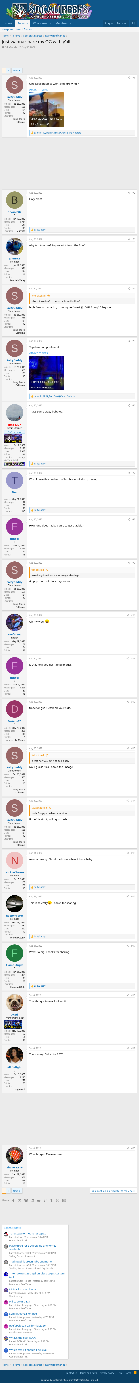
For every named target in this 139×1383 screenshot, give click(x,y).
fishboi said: (37, 569)
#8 (133, 519)
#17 (133, 945)
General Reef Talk (18, 1240)
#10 (133, 615)
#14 (133, 800)
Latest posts (12, 1228)
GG (23, 511)
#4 (133, 288)
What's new (40, 23)
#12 (133, 701)
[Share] (129, 78)
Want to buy (16, 1296)
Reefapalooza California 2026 (27, 1325)
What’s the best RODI (22, 1337)
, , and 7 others (57, 132)
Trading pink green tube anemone (30, 1261)
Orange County (17, 937)
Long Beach (19, 1089)
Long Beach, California (19, 120)
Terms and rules (88, 1372)
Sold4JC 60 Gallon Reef (23, 1313)
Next (15, 70)
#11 (133, 658)
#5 (133, 340)
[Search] (133, 23)
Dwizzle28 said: (39, 807)
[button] (50, 23)
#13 (133, 748)
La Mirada (20, 740)
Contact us (71, 1372)
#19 (133, 1048)
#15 (133, 853)
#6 (133, 405)
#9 (133, 562)
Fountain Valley (17, 280)
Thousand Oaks (17, 987)
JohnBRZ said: (38, 295)
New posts (7, 29)
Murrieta (20, 230)
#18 (133, 995)
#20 (133, 1148)
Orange (21, 457)
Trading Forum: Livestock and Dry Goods (31, 1268)
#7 (133, 473)
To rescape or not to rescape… (28, 1233)
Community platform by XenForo (69, 1379)
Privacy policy (107, 1372)
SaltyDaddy (11, 47)
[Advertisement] (68, 58)
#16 (133, 896)
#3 (133, 239)
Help (119, 1372)
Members (62, 23)
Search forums (24, 29)
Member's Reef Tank (20, 1284)
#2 (133, 192)
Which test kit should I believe (28, 1350)
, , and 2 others (54, 396)
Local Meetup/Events (20, 1332)
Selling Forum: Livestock (22, 1256)
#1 (133, 77)
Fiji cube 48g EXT (19, 1301)
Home (8, 23)
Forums (23, 23)
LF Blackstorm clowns (22, 1289)
